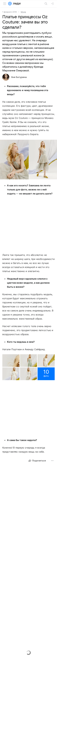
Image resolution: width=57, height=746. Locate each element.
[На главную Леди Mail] (16, 3)
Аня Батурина (19, 77)
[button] (28, 160)
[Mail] (10, 3)
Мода (23, 12)
